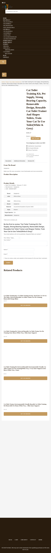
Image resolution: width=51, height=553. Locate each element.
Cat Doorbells (7, 33)
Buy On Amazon (25, 305)
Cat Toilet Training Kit (9, 38)
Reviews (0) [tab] (31, 161)
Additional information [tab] (19, 161)
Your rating (7, 238)
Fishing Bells (7, 40)
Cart (16, 539)
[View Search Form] (3, 62)
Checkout (24, 539)
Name (6, 249)
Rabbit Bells (7, 42)
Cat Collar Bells (8, 31)
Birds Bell (6, 46)
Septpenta (33, 136)
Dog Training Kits (8, 25)
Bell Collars (8, 53)
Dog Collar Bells (8, 21)
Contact (6, 57)
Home (5, 18)
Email (6, 254)
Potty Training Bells (9, 27)
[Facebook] (2, 3)
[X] (3, 3)
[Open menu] (4, 75)
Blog (4, 55)
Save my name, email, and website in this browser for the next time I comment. (26, 258)
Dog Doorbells (7, 23)
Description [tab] (8, 161)
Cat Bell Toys (7, 34)
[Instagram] (4, 3)
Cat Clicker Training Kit (10, 36)
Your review (7, 240)
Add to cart (36, 138)
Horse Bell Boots (9, 49)
